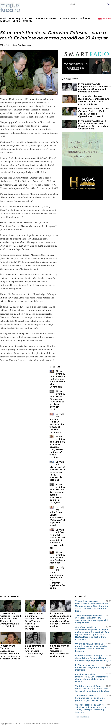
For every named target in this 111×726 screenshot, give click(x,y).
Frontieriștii (16, 18)
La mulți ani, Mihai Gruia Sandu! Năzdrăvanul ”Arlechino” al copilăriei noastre (57, 516)
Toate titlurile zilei (82, 716)
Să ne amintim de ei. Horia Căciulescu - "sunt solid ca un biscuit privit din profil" (57, 400)
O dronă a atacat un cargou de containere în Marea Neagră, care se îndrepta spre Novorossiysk (93, 658)
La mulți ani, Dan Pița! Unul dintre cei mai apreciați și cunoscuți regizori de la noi (57, 539)
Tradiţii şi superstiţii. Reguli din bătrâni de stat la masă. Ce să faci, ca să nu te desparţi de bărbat (92, 688)
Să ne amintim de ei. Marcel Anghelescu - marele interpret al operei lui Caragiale (57, 493)
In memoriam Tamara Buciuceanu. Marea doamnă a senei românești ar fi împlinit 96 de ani (93, 100)
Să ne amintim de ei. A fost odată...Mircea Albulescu (58, 557)
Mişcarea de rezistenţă (24, 8)
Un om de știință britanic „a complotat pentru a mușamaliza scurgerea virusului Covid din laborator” (91, 647)
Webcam (107, 18)
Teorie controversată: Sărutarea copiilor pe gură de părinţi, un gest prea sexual (90, 698)
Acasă (3, 18)
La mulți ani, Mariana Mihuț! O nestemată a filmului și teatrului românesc (57, 423)
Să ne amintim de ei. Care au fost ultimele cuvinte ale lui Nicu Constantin (57, 379)
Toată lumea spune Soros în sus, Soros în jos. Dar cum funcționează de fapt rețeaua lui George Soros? (91, 619)
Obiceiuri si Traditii (46, 18)
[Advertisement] (22, 383)
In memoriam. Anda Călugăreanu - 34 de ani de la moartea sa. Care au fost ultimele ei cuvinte (94, 88)
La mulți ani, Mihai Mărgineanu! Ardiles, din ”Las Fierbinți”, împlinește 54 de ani (57, 577)
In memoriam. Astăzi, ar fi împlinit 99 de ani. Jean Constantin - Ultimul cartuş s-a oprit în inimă (94, 125)
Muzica (16, 21)
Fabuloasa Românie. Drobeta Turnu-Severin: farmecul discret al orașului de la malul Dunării (91, 678)
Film (16, 596)
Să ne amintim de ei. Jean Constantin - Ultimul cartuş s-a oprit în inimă (60, 651)
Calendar (64, 18)
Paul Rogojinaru (24, 45)
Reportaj (27, 21)
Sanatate (5, 21)
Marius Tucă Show (80, 18)
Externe (29, 18)
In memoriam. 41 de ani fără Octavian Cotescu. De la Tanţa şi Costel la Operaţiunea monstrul (93, 112)
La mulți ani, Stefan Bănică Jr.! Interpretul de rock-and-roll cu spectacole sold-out (57, 471)
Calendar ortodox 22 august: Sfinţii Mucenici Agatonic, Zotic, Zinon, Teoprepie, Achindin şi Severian (91, 708)
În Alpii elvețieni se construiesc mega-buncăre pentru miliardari (92, 667)
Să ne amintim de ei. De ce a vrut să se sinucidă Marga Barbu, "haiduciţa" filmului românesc (57, 447)
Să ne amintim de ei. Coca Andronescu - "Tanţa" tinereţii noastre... (34, 651)
